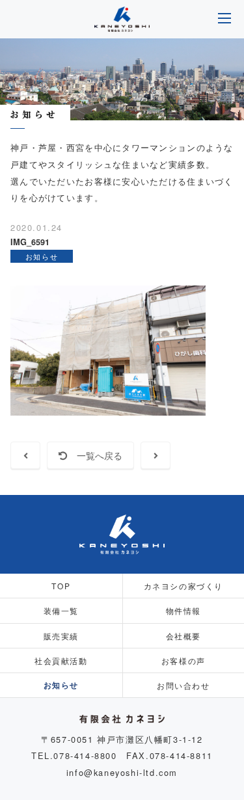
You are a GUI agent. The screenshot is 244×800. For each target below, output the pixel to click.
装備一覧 (61, 610)
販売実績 (61, 635)
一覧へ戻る (95, 455)
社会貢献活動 (61, 660)
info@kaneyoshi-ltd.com (122, 772)
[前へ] (25, 455)
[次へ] (155, 455)
